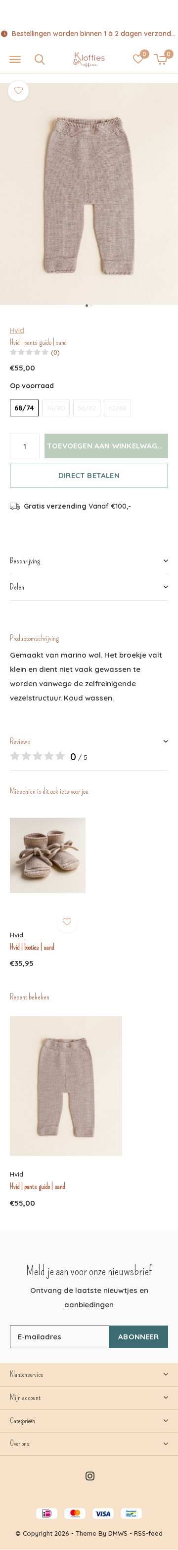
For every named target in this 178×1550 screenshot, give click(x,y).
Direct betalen (89, 475)
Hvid (17, 330)
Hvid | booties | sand (32, 947)
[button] (15, 59)
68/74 (24, 408)
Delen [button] (17, 586)
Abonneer (138, 1336)
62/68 (117, 408)
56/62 (87, 408)
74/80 (55, 408)
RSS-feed (148, 1533)
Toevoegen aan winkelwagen (107, 445)
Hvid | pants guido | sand (37, 1186)
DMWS (118, 1533)
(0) (55, 352)
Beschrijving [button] (25, 560)
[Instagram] (90, 1476)
